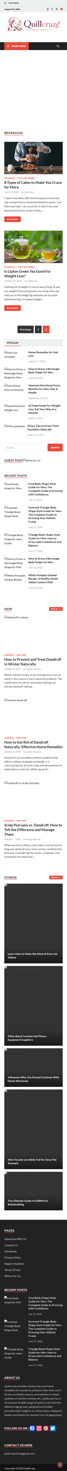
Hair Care (21, 655)
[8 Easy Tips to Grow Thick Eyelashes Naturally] (14, 426)
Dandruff (9, 655)
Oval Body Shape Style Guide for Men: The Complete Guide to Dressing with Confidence (45, 489)
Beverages (9, 178)
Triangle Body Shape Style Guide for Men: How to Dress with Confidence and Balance (44, 540)
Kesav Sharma (33, 839)
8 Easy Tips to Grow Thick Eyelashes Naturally (43, 427)
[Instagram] (52, 9)
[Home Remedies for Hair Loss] (15, 352)
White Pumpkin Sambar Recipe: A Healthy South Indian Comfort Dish (43, 578)
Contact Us (11, 1245)
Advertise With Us (15, 1239)
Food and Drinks (26, 178)
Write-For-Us (12, 1276)
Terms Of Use (12, 1269)
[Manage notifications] (60, 1465)
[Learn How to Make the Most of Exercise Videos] (33, 923)
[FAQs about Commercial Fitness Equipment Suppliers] (33, 1006)
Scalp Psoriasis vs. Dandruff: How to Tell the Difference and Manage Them (33, 830)
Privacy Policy (12, 1257)
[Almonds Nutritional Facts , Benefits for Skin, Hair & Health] (15, 385)
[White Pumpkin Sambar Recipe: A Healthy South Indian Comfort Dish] (15, 575)
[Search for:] (33, 447)
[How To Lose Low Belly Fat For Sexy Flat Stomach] (33, 1129)
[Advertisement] (33, 90)
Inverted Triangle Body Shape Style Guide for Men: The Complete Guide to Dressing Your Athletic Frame (45, 514)
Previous (25, 329)
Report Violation (14, 1263)
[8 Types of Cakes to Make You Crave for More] (33, 158)
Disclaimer (10, 1251)
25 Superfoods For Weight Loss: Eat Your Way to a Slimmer (44, 409)
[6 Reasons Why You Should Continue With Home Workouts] (33, 1067)
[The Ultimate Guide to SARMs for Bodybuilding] (33, 1191)
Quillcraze (29, 192)
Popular (12, 342)
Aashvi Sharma (33, 669)
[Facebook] (47, 9)
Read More (11, 218)
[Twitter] (57, 9)
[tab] (12, 342)
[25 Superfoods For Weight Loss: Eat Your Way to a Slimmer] (15, 405)
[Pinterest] (61, 9)
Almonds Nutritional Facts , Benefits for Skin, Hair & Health (44, 389)
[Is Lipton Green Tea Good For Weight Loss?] (33, 247)
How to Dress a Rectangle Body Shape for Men (44, 370)
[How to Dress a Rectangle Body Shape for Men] (15, 369)
